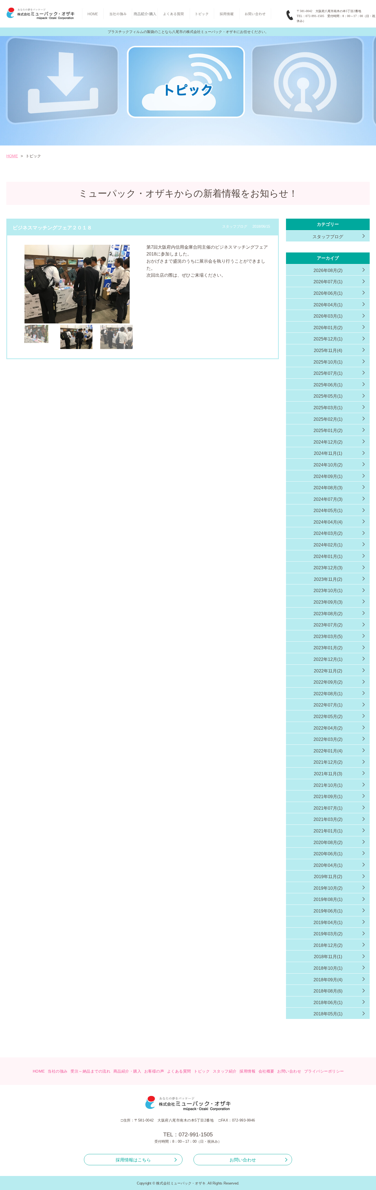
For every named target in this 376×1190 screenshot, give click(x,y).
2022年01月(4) (328, 751)
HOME (12, 156)
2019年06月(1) (328, 911)
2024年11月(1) (328, 453)
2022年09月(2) (328, 682)
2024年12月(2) (328, 442)
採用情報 (247, 1071)
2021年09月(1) (328, 796)
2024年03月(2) (328, 533)
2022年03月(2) (328, 739)
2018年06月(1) (328, 1002)
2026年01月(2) (328, 327)
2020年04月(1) (328, 865)
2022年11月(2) (328, 671)
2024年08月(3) (328, 487)
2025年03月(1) (328, 407)
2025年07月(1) (328, 373)
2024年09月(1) (328, 476)
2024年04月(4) (328, 522)
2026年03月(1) (328, 316)
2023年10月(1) (328, 590)
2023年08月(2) (328, 613)
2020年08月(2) (328, 842)
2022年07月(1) (328, 705)
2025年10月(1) (328, 362)
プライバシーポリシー (324, 1071)
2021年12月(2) (328, 762)
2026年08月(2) (328, 270)
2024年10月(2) (328, 465)
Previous (8, 298)
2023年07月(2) (328, 625)
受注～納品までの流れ (90, 1071)
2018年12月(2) (328, 945)
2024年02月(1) (328, 545)
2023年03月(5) (328, 636)
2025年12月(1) (328, 339)
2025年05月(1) (328, 396)
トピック (202, 1071)
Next (145, 298)
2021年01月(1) (328, 831)
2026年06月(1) (328, 293)
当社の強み (58, 1071)
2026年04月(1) (328, 305)
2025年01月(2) (328, 430)
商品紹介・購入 (127, 1071)
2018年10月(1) (328, 968)
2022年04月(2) (328, 728)
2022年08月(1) (328, 693)
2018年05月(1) (328, 1014)
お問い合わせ (289, 1071)
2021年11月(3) (328, 773)
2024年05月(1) (328, 510)
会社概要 (266, 1071)
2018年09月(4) (328, 979)
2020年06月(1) (328, 853)
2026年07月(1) (328, 281)
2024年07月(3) (328, 499)
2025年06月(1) (328, 385)
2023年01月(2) (328, 647)
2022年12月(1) (328, 659)
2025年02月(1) (328, 419)
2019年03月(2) (328, 933)
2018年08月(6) (328, 991)
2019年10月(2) (328, 888)
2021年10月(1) (328, 785)
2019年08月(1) (328, 899)
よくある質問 (179, 1071)
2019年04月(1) (328, 922)
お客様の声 (154, 1071)
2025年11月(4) (328, 350)
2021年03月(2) (328, 819)
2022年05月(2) (328, 716)
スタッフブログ (327, 236)
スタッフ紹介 (225, 1071)
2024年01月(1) (328, 556)
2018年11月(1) (328, 956)
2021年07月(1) (328, 808)
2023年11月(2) (328, 579)
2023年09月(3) (328, 602)
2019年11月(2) (328, 876)
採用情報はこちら (133, 1160)
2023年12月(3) (328, 567)
